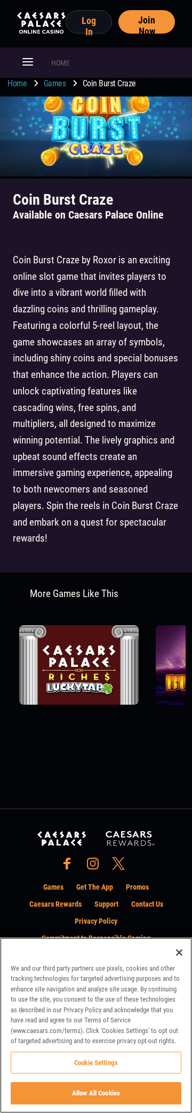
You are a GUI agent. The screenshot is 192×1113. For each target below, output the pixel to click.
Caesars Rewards (55, 904)
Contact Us (147, 904)
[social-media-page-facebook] (70, 866)
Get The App (94, 887)
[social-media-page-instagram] (96, 866)
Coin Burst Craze (109, 83)
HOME (60, 63)
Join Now (146, 24)
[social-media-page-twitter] (121, 866)
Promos (137, 887)
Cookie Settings (96, 1063)
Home (18, 83)
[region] (96, 1025)
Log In (89, 24)
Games (56, 83)
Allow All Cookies (96, 1093)
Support (106, 904)
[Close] (179, 952)
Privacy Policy (96, 921)
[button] (28, 63)
